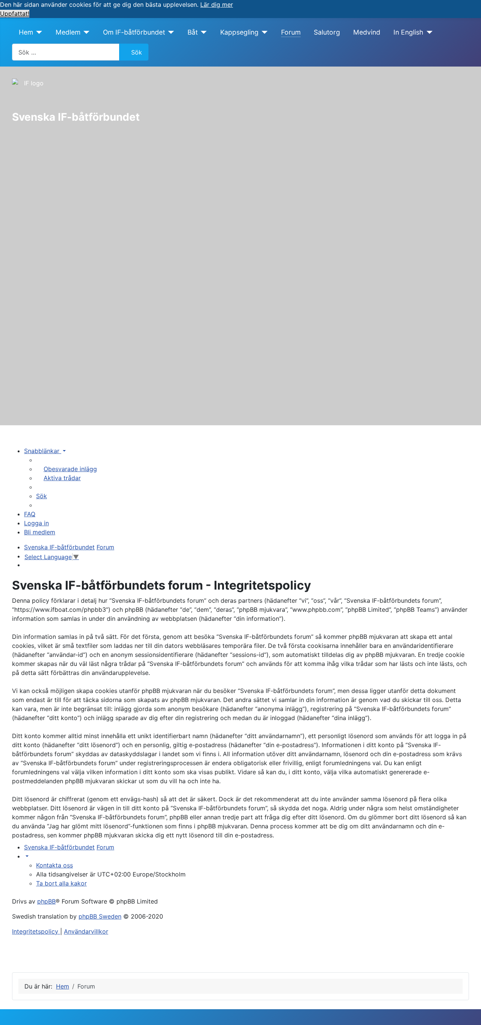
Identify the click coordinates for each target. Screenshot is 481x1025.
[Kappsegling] (263, 32)
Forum (291, 32)
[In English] (428, 32)
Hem (26, 32)
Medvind (366, 32)
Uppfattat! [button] (14, 13)
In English (408, 32)
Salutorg (327, 32)
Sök (136, 52)
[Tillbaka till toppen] (468, 1011)
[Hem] (37, 32)
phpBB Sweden (100, 916)
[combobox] (65, 52)
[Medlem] (85, 32)
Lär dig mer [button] (216, 4)
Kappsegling (239, 32)
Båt (193, 32)
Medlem (68, 32)
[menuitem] (66, 469)
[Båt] (202, 32)
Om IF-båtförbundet (134, 32)
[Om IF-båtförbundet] (169, 32)
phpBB (46, 901)
